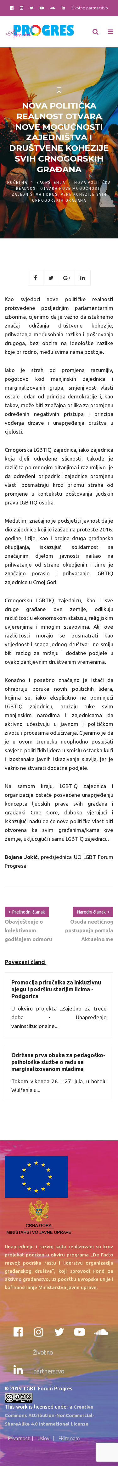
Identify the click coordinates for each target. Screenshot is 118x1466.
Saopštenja (51, 182)
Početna (17, 182)
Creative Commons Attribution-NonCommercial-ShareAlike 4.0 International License (49, 1415)
